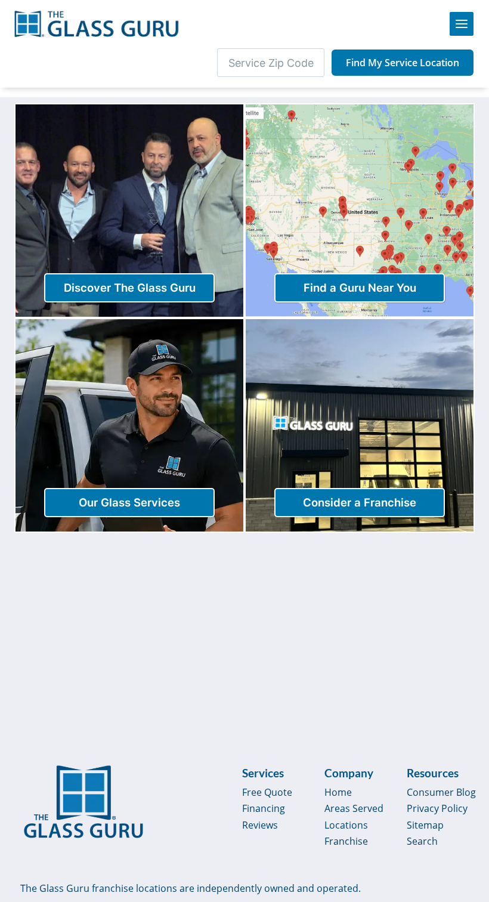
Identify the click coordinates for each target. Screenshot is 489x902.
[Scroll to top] (466, 802)
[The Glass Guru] (83, 801)
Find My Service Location (402, 62)
